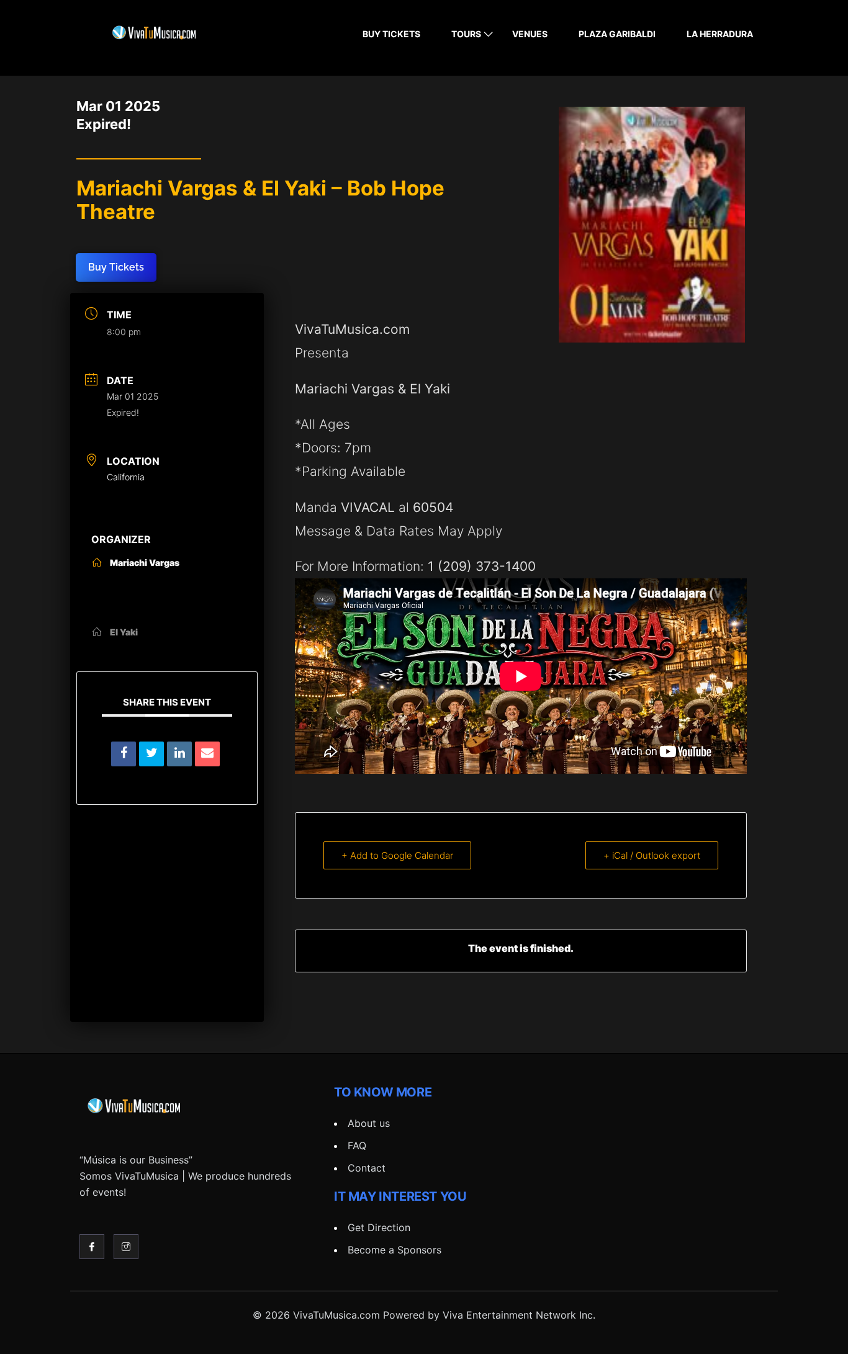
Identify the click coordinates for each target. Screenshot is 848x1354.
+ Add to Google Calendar (397, 855)
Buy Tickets (391, 34)
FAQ (357, 1145)
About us (369, 1123)
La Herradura (720, 34)
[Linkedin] (179, 754)
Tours (466, 34)
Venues (530, 34)
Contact (367, 1168)
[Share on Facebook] (123, 754)
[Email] (207, 754)
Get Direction (379, 1227)
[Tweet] (151, 754)
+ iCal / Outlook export (651, 855)
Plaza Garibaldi (617, 34)
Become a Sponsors (394, 1250)
